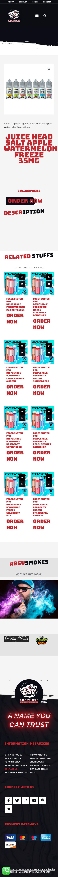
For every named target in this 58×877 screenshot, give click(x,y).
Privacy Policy (13, 758)
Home (7, 123)
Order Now (25, 200)
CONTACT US (11, 769)
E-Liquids (23, 123)
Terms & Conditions (41, 758)
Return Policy (12, 762)
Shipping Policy (13, 755)
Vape (14, 123)
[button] (37, 15)
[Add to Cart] (22, 284)
